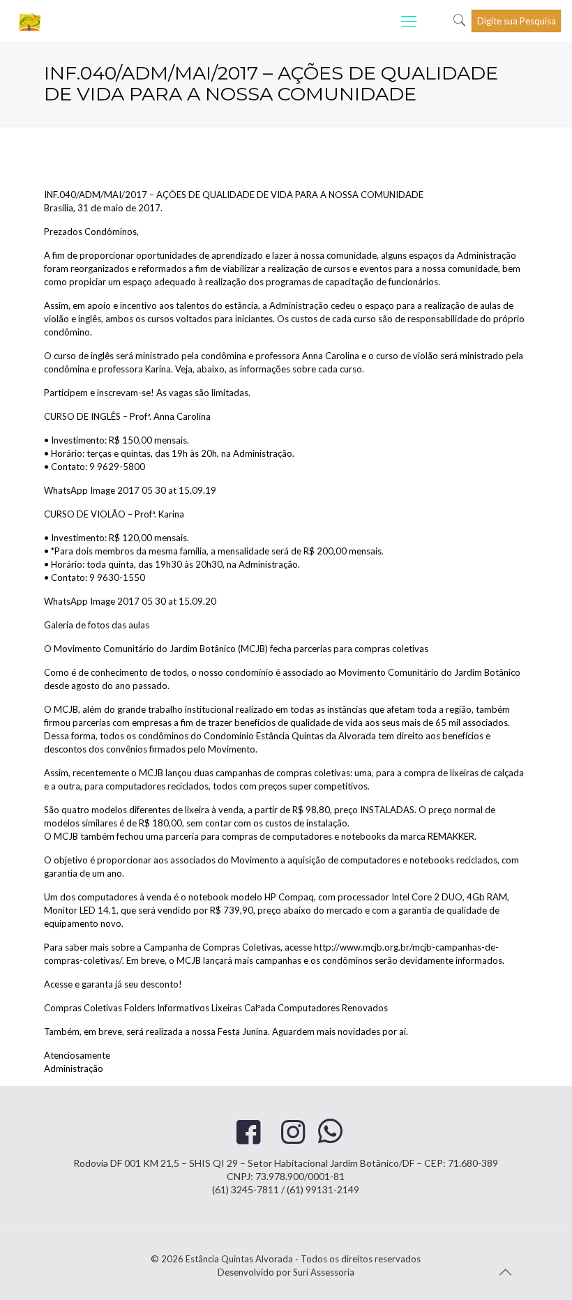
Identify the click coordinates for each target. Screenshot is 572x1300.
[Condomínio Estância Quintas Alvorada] (30, 21)
